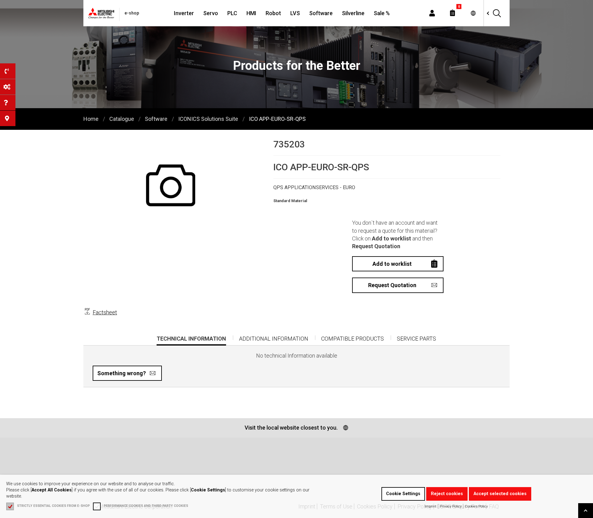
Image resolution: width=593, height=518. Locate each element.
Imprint (430, 506)
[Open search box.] (497, 13)
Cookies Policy (476, 506)
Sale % (382, 13)
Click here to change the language (473, 13)
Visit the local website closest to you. (291, 427)
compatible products (352, 338)
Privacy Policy (450, 506)
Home (91, 119)
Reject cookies (447, 493)
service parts (416, 338)
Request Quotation (392, 285)
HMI (251, 13)
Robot (273, 13)
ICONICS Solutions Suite (208, 119)
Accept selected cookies (500, 493)
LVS (295, 13)
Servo (210, 13)
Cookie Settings (403, 493)
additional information (273, 338)
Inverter (184, 13)
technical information (191, 340)
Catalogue (121, 119)
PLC (232, 13)
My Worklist (452, 13)
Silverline (353, 13)
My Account (432, 13)
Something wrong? (121, 373)
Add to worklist (392, 264)
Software (321, 13)
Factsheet (105, 312)
